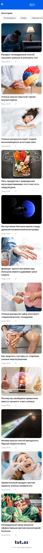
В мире (24, 18)
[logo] (8, 4)
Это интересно (10, 18)
